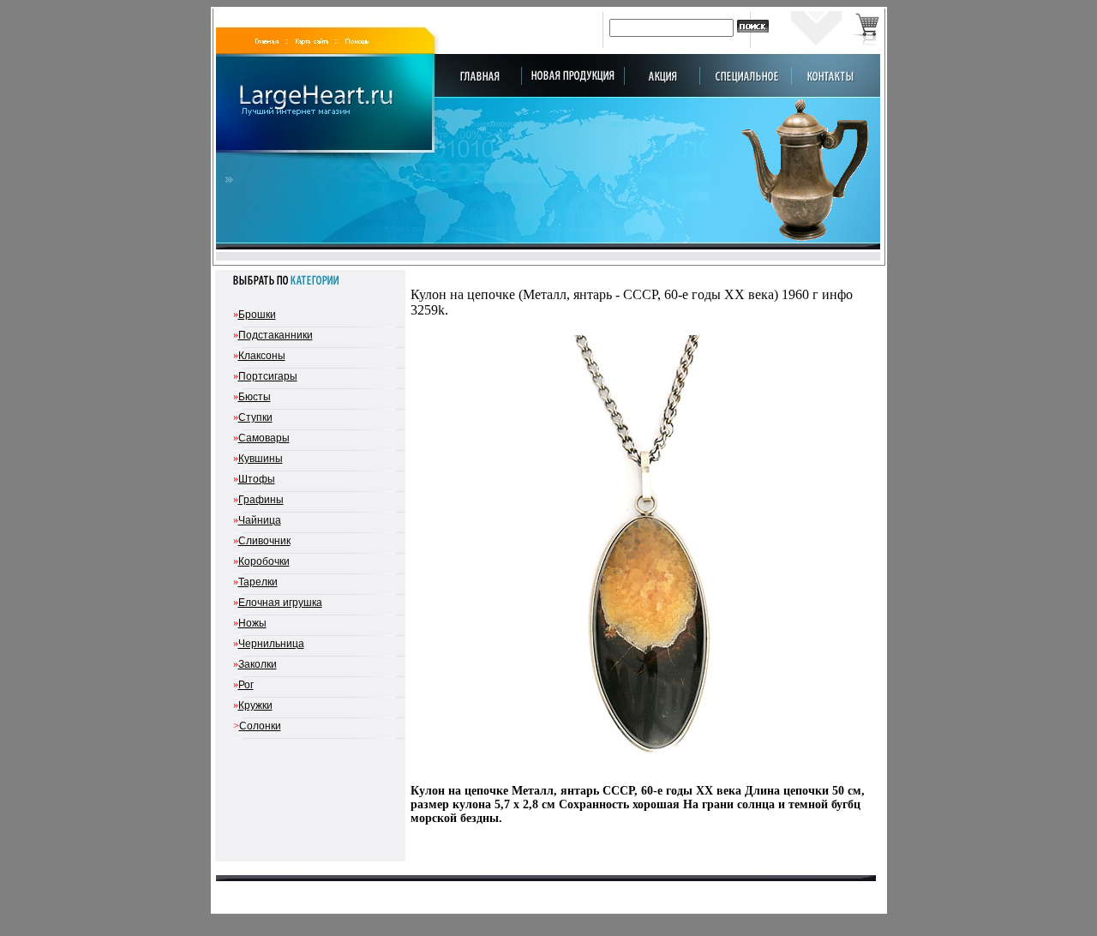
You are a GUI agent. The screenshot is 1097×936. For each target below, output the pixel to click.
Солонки (260, 726)
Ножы (252, 623)
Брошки (257, 315)
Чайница (259, 520)
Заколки (257, 664)
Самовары (264, 438)
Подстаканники (275, 335)
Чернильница (271, 644)
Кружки (255, 705)
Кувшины (260, 459)
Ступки (255, 417)
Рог (246, 685)
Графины (261, 500)
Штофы (256, 479)
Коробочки (264, 561)
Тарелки (258, 582)
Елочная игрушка (280, 603)
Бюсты (254, 397)
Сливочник (264, 541)
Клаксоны (261, 356)
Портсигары (267, 376)
